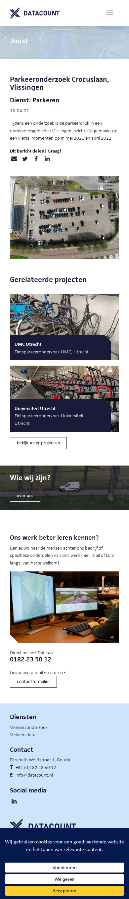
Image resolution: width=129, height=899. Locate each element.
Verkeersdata (22, 734)
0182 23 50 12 (30, 659)
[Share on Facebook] (36, 159)
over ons (25, 495)
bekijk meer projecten (38, 443)
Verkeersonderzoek (29, 727)
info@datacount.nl (34, 774)
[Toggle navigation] (112, 13)
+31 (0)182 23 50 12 (36, 767)
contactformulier (33, 681)
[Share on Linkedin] (47, 159)
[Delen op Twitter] (25, 159)
